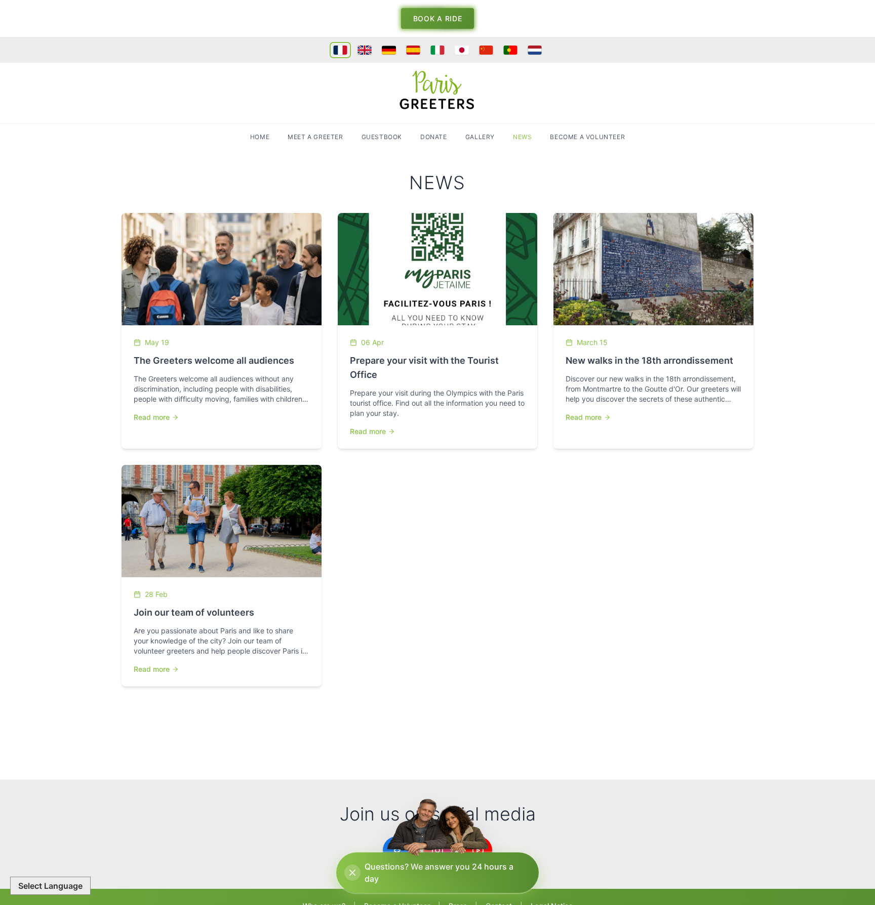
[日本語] (462, 50)
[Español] (413, 50)
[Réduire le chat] (352, 873)
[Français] (340, 50)
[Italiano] (437, 50)
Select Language (50, 886)
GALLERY (480, 137)
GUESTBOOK (382, 137)
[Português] (510, 50)
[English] (364, 50)
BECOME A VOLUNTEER (587, 137)
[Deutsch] (389, 50)
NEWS (522, 137)
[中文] (486, 50)
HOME (259, 137)
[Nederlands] (535, 50)
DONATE (433, 137)
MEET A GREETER (315, 137)
